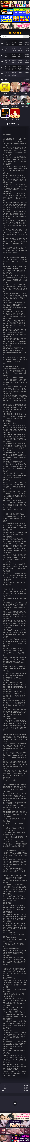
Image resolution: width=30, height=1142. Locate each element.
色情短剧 (14, 75)
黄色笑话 (20, 69)
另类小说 (14, 69)
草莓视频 (20, 72)
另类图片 (27, 63)
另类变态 (27, 57)
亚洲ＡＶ (7, 48)
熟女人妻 (7, 50)
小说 (2, 67)
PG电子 (7, 42)
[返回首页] (28, 1138)
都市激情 (7, 66)
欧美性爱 (27, 54)
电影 (2, 55)
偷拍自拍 (14, 54)
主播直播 (20, 50)
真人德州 (14, 42)
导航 (2, 73)
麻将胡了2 (7, 44)
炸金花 (13, 44)
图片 (2, 61)
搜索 (26, 36)
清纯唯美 (14, 63)
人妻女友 (20, 66)
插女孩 (7, 72)
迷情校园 (7, 69)
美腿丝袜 (7, 63)
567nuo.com (15, 32)
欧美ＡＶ (20, 48)
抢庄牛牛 (27, 44)
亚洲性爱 (7, 54)
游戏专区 (27, 42)
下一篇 (26, 1088)
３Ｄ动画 (27, 48)
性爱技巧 (27, 69)
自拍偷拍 (14, 48)
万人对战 (20, 42)
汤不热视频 (26, 72)
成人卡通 (20, 54)
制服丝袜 (7, 57)
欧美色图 (20, 60)
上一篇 (4, 1088)
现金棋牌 (20, 44)
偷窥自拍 (7, 60)
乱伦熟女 (20, 57)
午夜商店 (14, 72)
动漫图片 (27, 60)
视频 (2, 49)
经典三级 (14, 57)
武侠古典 (27, 66)
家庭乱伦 (14, 66)
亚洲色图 (14, 60)
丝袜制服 (14, 50)
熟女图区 (20, 63)
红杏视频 (7, 75)
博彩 (2, 43)
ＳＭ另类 (27, 50)
